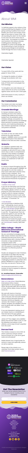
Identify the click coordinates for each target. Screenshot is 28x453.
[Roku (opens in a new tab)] (9, 370)
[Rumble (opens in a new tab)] (16, 439)
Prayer (14, 426)
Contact (14, 427)
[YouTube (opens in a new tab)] (13, 439)
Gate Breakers (6, 202)
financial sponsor (9, 351)
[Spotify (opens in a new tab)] (14, 376)
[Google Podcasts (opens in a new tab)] (17, 368)
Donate (14, 428)
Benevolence (14, 422)
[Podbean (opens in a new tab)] (18, 373)
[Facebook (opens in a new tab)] (10, 439)
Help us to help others (8, 281)
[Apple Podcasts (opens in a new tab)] (14, 365)
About (14, 420)
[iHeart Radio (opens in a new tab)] (17, 370)
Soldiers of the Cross (8, 185)
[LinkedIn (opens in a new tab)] (19, 439)
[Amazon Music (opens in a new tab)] (10, 373)
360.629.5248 (14, 435)
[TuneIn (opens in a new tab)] (8, 368)
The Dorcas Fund (14, 423)
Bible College (14, 424)
